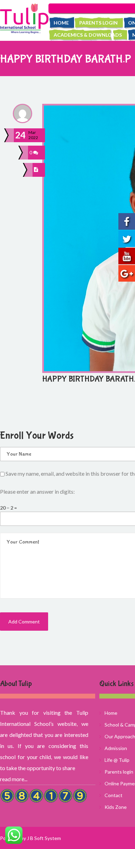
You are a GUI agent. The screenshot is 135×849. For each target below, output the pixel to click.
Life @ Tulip (117, 760)
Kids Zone (116, 807)
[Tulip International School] (24, 18)
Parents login (98, 23)
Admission (116, 748)
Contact (114, 795)
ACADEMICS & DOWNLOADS (88, 35)
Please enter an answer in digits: (37, 491)
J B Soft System (44, 838)
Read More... (13, 779)
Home (61, 23)
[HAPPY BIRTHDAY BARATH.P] (37, 170)
